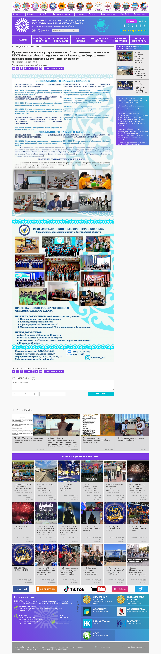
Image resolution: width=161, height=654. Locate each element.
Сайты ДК (43, 14)
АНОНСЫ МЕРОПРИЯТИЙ (139, 39)
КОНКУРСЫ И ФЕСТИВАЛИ (60, 39)
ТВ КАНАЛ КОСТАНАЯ (100, 610)
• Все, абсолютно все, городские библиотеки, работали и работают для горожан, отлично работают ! (132, 100)
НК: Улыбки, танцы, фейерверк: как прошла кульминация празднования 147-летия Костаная (137, 488)
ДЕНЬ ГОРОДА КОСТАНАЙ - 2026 (21, 569)
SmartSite (141, 647)
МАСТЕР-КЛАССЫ (80, 39)
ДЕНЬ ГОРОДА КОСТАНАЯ (20, 527)
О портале (17, 14)
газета (101, 622)
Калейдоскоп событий (25, 46)
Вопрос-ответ (139, 14)
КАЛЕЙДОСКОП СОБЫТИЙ (41, 39)
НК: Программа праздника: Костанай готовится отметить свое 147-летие (114, 571)
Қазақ (131, 21)
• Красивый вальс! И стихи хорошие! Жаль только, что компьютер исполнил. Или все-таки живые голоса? (132, 108)
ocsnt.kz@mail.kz (62, 623)
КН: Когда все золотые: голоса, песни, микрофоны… (130, 439)
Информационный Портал (137, 610)
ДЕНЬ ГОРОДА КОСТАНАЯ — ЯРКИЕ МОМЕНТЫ (92, 528)
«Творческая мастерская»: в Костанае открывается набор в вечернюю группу (96, 440)
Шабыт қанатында (108, 14)
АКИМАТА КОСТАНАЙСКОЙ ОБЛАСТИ (102, 600)
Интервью (80, 14)
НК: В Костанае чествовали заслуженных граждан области (90, 571)
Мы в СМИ (124, 14)
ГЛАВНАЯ (21, 40)
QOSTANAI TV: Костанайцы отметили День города (66, 488)
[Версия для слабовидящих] (47, 30)
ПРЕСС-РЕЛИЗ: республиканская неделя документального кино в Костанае (28, 440)
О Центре (30, 14)
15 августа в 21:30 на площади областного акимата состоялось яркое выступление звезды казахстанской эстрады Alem (69, 530)
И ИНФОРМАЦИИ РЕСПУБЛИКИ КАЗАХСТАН (136, 600)
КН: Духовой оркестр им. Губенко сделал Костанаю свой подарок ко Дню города (69, 572)
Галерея (92, 14)
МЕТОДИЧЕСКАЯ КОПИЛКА (100, 39)
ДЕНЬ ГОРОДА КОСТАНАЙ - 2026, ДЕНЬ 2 (113, 528)
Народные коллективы (61, 14)
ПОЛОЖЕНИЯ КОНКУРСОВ (119, 39)
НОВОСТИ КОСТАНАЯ (134, 622)
